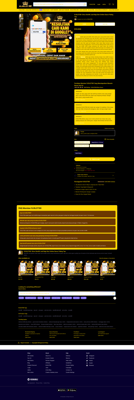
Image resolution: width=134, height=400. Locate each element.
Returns (68, 358)
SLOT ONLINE (83, 10)
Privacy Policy (39, 383)
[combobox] (60, 4)
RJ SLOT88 (91, 10)
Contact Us (69, 370)
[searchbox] (67, 293)
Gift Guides (30, 355)
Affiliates (48, 363)
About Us (48, 355)
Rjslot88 (78, 36)
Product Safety (70, 365)
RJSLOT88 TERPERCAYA (34, 10)
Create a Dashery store (52, 372)
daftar (29, 370)
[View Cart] (113, 4)
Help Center (69, 360)
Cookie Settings (70, 372)
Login (28, 367)
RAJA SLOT (46, 10)
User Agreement (31, 383)
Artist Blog (48, 370)
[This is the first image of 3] (26, 37)
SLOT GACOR (54, 10)
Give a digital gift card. (90, 170)
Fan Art (29, 358)
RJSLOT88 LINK (74, 10)
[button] (21, 16)
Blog (28, 363)
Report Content (25, 342)
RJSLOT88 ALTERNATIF (101, 10)
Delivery (68, 355)
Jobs (47, 367)
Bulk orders (30, 372)
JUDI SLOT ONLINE (64, 10)
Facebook (91, 358)
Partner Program (50, 360)
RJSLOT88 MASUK (114, 10)
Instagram (91, 355)
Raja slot (83, 57)
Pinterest (91, 365)
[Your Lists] (109, 4)
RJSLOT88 (22, 10)
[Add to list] (32, 262)
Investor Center (50, 358)
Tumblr (91, 363)
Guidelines (68, 363)
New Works (30, 360)
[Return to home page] (25, 4)
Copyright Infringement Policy (40, 342)
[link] (21, 298)
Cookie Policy (47, 383)
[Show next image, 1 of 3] (70, 37)
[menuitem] (22, 10)
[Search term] (84, 4)
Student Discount (32, 365)
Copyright (68, 367)
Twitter (91, 360)
